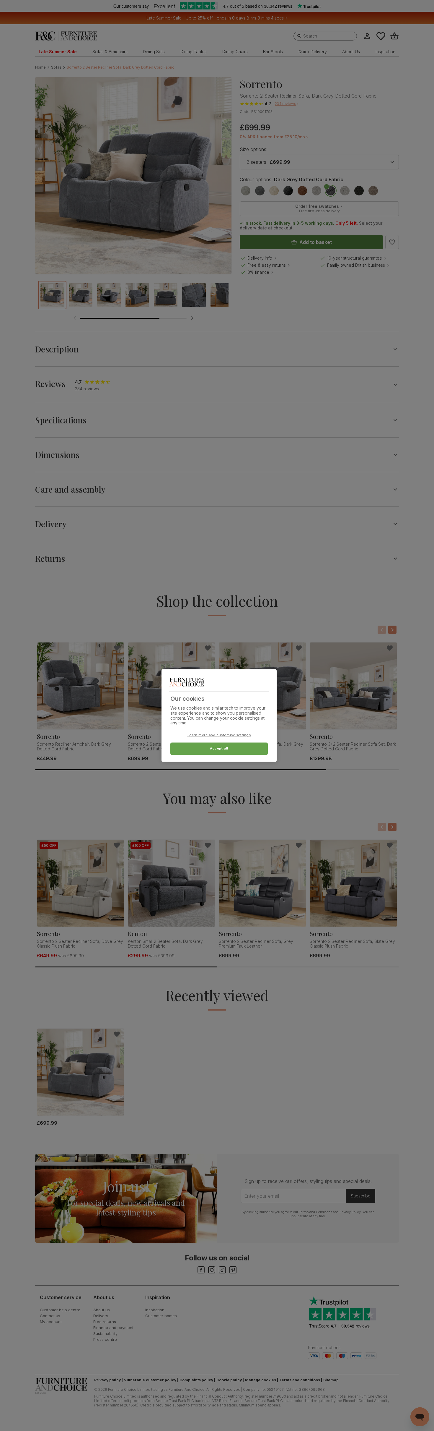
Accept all (219, 749)
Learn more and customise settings (219, 735)
